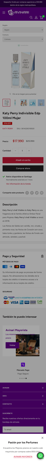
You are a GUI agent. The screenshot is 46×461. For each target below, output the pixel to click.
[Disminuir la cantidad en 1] (15, 150)
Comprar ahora (23, 168)
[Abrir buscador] (31, 17)
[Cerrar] (42, 437)
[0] (41, 17)
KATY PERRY (8, 129)
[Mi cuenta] (36, 17)
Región (5, 25)
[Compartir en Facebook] (27, 193)
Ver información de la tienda (18, 184)
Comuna (5, 35)
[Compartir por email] (41, 193)
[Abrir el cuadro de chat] (40, 455)
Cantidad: (7, 151)
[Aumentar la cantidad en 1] (29, 150)
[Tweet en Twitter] (37, 193)
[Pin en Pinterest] (32, 193)
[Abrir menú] (4, 13)
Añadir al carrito (23, 160)
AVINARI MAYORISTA (23, 456)
